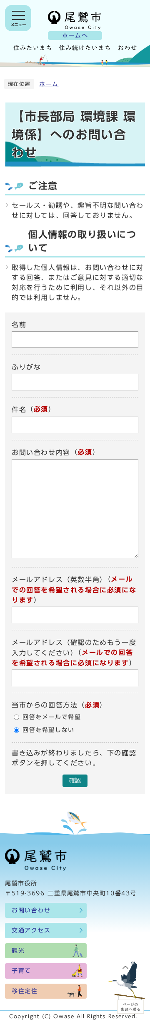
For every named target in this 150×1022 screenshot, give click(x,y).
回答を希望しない (48, 730)
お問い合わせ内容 (41, 452)
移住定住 (25, 991)
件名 (19, 410)
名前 (19, 324)
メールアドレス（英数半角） (59, 580)
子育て (21, 971)
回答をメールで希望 (51, 717)
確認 (75, 780)
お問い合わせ (31, 910)
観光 (18, 951)
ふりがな (26, 367)
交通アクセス (31, 930)
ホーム (49, 84)
